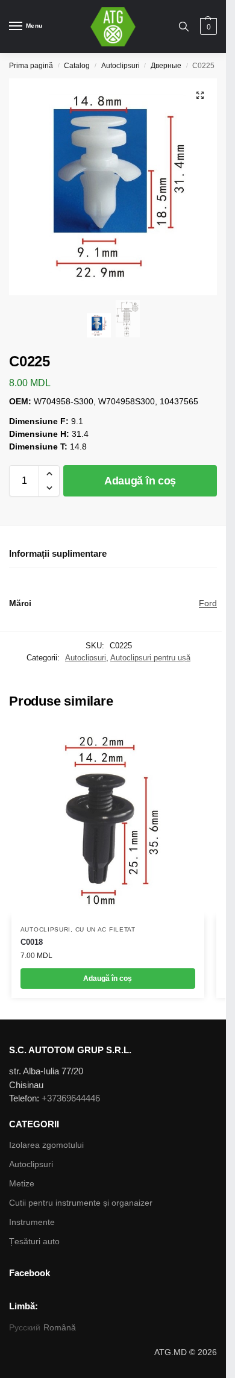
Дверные (166, 65)
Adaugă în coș (140, 481)
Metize (21, 1183)
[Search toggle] (184, 26)
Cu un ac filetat (105, 929)
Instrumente (32, 1222)
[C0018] (107, 820)
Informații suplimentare (58, 553)
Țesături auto (34, 1241)
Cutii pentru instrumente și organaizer (80, 1202)
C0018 (31, 942)
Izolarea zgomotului (46, 1145)
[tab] (113, 554)
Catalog (77, 65)
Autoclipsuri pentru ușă (150, 657)
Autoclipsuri (120, 65)
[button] (49, 473)
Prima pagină (31, 65)
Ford (208, 603)
